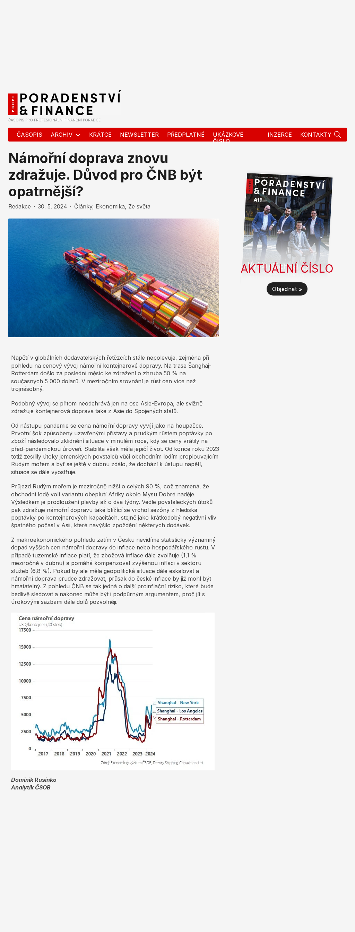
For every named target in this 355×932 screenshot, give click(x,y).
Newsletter (139, 134)
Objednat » (287, 288)
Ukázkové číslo (228, 138)
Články (83, 206)
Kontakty (315, 134)
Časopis (29, 134)
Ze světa (139, 206)
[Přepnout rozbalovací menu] (337, 134)
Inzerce (280, 134)
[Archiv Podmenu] (78, 134)
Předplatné (186, 134)
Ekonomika (110, 206)
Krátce (100, 134)
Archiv (61, 134)
